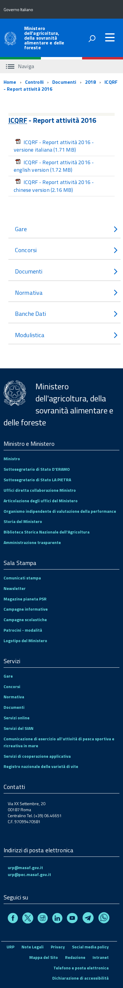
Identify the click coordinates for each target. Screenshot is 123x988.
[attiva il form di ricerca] (92, 38)
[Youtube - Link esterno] (72, 919)
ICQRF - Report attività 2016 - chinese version (54, 186)
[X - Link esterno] (27, 919)
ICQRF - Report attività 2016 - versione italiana (54, 146)
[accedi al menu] (110, 37)
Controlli (34, 82)
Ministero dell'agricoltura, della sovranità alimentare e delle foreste (44, 38)
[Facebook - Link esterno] (13, 919)
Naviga (25, 66)
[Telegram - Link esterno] (88, 919)
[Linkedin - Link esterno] (57, 919)
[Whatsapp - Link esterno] (104, 919)
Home (10, 82)
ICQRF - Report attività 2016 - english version (54, 166)
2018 (90, 82)
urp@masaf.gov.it (25, 867)
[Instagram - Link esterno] (43, 919)
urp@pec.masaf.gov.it (29, 874)
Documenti (64, 82)
